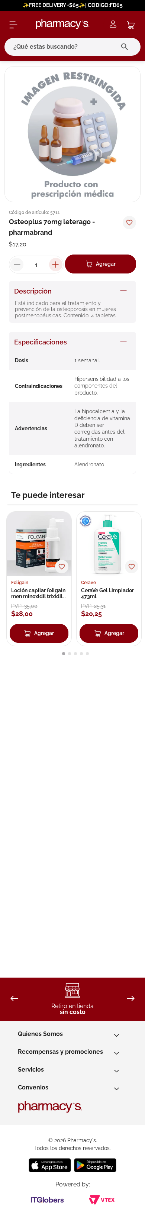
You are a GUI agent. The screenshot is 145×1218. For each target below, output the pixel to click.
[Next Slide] (131, 999)
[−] (16, 264)
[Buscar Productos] (126, 47)
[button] (63, 653)
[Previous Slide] (14, 999)
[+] (55, 264)
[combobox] (72, 47)
